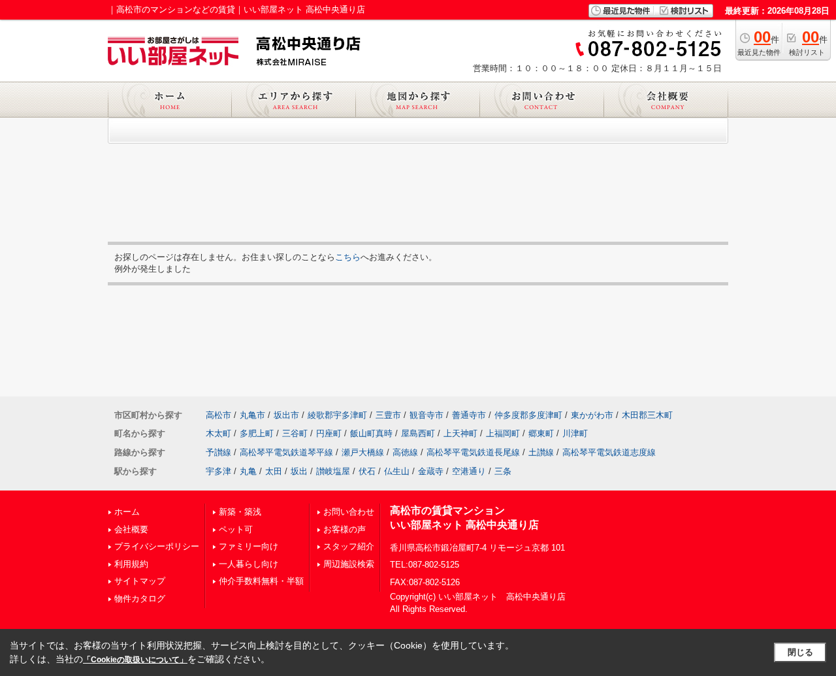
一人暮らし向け (248, 564)
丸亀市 (252, 415)
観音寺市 (426, 415)
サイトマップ (139, 581)
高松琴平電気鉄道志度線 (609, 452)
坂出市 (286, 415)
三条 (502, 471)
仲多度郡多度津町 (528, 415)
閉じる (800, 652)
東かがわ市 (592, 415)
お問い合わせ (348, 512)
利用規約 (131, 564)
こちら (348, 257)
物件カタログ (139, 599)
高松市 (218, 415)
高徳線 (405, 452)
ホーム (127, 512)
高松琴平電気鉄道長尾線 (473, 452)
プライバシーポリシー (156, 546)
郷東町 (541, 433)
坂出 (299, 471)
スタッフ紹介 (348, 546)
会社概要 (131, 529)
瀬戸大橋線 (363, 452)
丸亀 (248, 471)
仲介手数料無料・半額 (261, 581)
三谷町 (295, 433)
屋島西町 (418, 433)
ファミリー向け (248, 546)
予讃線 (218, 452)
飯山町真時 (371, 433)
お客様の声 (344, 529)
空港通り (469, 471)
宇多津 (218, 471)
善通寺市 (469, 415)
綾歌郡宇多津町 (337, 415)
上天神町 (460, 433)
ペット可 (236, 529)
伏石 (367, 471)
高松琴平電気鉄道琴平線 (286, 452)
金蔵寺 (430, 471)
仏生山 (397, 471)
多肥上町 (257, 433)
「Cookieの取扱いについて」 (135, 659)
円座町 (329, 433)
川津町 (575, 433)
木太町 (218, 433)
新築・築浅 (240, 512)
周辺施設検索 (348, 564)
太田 (273, 471)
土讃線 (541, 452)
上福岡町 (503, 433)
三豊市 (388, 415)
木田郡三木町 (647, 415)
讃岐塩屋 (333, 471)
